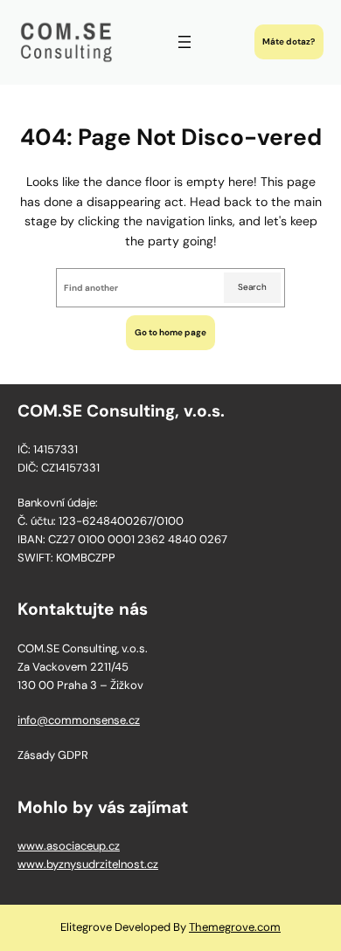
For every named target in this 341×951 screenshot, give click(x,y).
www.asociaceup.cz (68, 845)
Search (252, 287)
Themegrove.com (235, 927)
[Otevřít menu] (184, 41)
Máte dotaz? (288, 41)
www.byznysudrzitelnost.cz (87, 864)
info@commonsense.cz (78, 720)
